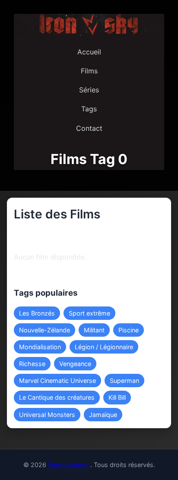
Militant (94, 330)
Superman (124, 380)
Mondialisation (40, 347)
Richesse (32, 363)
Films (89, 70)
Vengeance (75, 363)
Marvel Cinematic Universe (57, 380)
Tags (89, 108)
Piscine (128, 330)
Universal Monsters (47, 414)
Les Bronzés (37, 313)
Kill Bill (117, 397)
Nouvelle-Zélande (44, 330)
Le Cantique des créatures (57, 397)
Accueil (89, 51)
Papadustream (69, 464)
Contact (89, 128)
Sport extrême (89, 313)
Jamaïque (103, 414)
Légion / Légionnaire (104, 347)
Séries (89, 89)
